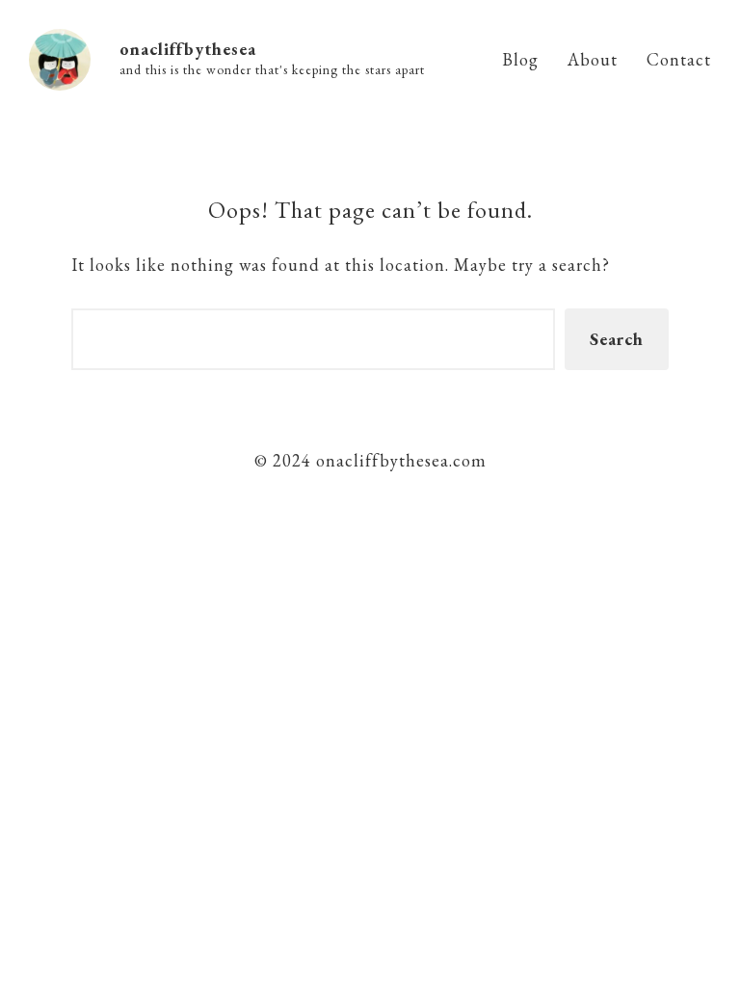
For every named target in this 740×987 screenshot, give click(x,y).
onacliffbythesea (187, 49)
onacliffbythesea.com (399, 460)
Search (617, 339)
